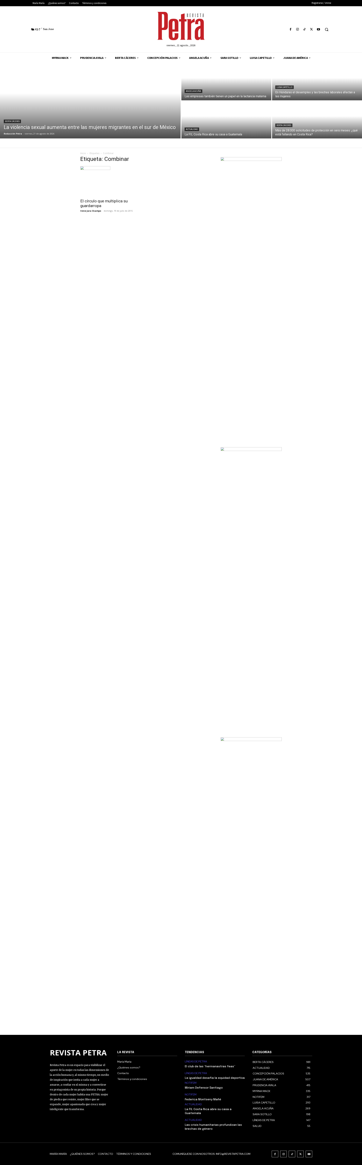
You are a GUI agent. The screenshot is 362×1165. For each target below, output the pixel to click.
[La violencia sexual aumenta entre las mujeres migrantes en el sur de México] (90, 100)
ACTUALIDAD (192, 129)
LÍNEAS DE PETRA (196, 1061)
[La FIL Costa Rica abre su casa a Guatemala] (226, 119)
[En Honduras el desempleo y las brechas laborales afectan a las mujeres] (317, 81)
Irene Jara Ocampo (90, 210)
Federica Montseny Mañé (203, 1099)
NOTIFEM (190, 1082)
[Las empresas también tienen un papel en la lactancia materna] (226, 81)
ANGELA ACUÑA (193, 91)
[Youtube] (318, 29)
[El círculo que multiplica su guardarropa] (110, 181)
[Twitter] (311, 29)
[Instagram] (297, 29)
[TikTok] (304, 29)
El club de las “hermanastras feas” (210, 1066)
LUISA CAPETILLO (284, 87)
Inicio (83, 153)
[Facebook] (290, 29)
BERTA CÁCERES (12, 121)
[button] (326, 29)
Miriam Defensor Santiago (204, 1087)
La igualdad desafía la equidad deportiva (215, 1078)
